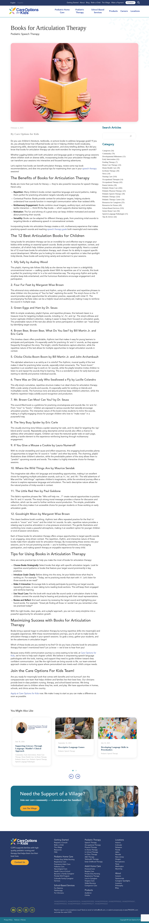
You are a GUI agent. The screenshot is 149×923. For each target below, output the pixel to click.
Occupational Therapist (112, 179)
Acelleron (88, 893)
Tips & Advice (109, 217)
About (82, 3)
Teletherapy (58, 890)
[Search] (131, 136)
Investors (118, 883)
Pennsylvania (120, 861)
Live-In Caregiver (91, 878)
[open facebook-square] (13, 910)
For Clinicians (59, 893)
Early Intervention (110, 159)
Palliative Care (59, 866)
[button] (73, 770)
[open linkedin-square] (19, 910)
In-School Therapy (91, 852)
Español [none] (20, 3)
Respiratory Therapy (92, 876)
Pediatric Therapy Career (113, 200)
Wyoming (118, 869)
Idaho (117, 852)
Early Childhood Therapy (94, 861)
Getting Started (72, 3)
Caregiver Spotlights (122, 881)
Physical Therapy (91, 847)
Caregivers (108, 151)
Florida (117, 850)
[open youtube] (26, 910)
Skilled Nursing (90, 883)
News (106, 174)
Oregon (118, 859)
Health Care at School (62, 871)
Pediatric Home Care (112, 188)
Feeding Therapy (110, 162)
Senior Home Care (111, 211)
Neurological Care (60, 869)
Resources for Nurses (112, 205)
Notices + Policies (20, 920)
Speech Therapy (91, 842)
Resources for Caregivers (113, 202)
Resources (58, 850)
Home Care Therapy (111, 165)
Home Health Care (111, 168)
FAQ (55, 852)
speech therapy (89, 169)
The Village (106, 3)
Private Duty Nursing (92, 874)
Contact (130, 3)
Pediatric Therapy (111, 197)
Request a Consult (60, 842)
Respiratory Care (60, 862)
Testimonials (119, 878)
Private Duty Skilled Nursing (64, 859)
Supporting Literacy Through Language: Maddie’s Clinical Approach (28, 748)
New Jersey (119, 857)
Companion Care (91, 885)
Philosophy (119, 885)
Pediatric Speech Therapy (113, 194)
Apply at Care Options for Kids (25, 694)
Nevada (118, 854)
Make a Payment (117, 3)
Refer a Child (95, 3)
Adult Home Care (93, 866)
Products (113, 11)
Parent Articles (109, 185)
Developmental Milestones (113, 156)
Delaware (118, 847)
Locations (135, 11)
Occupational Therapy (112, 182)
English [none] (12, 3)
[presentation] (71, 776)
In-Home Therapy (110, 171)
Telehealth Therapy (92, 859)
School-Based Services (113, 208)
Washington (119, 866)
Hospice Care (90, 881)
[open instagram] (32, 910)
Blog (88, 3)
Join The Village (30, 808)
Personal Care (90, 869)
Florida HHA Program (61, 876)
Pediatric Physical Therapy (114, 191)
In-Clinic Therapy (91, 854)
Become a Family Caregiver (64, 874)
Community (108, 154)
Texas (117, 864)
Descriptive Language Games (71, 747)
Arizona (118, 842)
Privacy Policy (8, 920)
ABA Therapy (89, 857)
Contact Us (20, 862)
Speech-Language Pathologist (115, 214)
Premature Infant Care (62, 864)
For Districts (58, 888)
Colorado (118, 845)
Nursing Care (109, 177)
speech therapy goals (57, 229)
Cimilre (87, 895)
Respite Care (89, 871)
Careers (124, 11)
